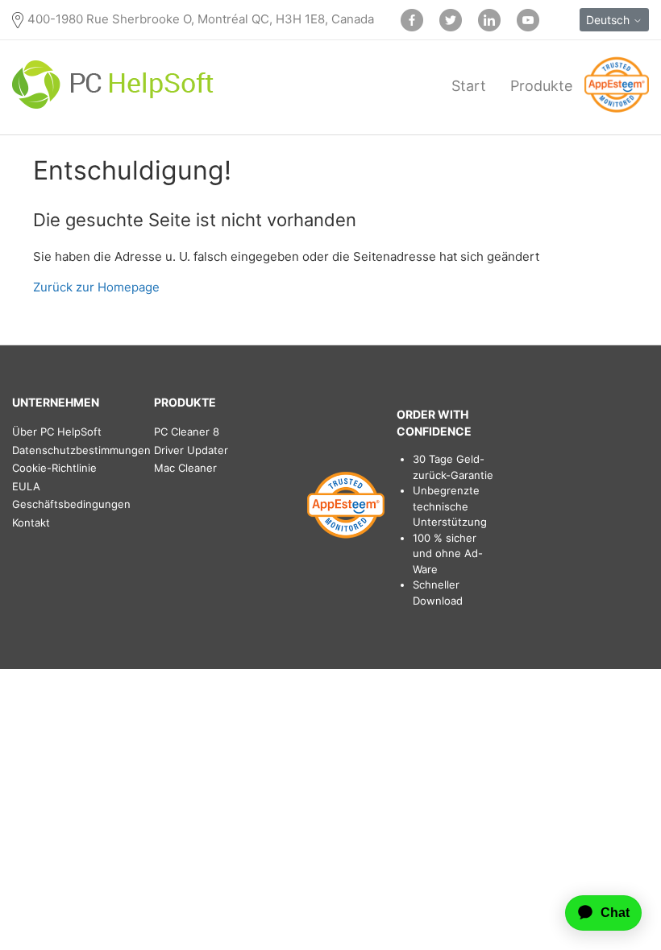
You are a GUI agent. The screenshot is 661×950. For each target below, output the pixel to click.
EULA (26, 486)
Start (468, 85)
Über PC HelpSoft (57, 431)
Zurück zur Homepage (96, 287)
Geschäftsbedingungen (71, 504)
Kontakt (31, 522)
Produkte (541, 85)
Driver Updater (191, 450)
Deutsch (609, 20)
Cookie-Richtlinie (54, 467)
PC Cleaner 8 (186, 431)
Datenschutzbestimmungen (81, 450)
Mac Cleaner (185, 467)
